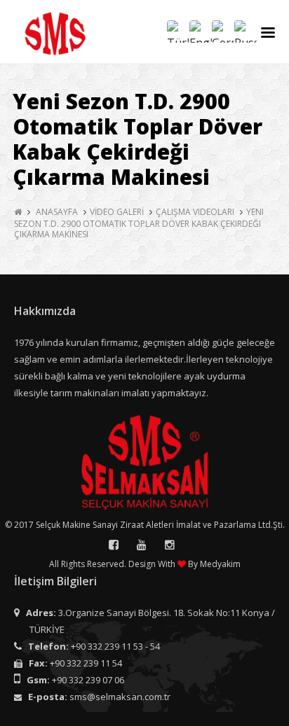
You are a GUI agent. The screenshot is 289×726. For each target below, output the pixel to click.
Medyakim (220, 564)
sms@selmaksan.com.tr (119, 696)
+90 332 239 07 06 (88, 679)
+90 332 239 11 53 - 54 (115, 646)
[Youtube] (141, 544)
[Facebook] (113, 544)
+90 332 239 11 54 (86, 663)
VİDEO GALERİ (117, 212)
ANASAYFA (57, 212)
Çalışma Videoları (195, 212)
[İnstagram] (170, 544)
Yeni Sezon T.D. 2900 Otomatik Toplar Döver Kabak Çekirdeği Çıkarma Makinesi (139, 223)
